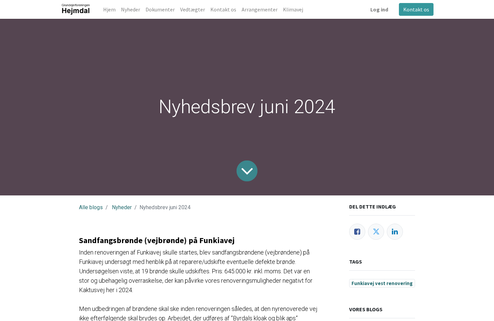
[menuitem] (109, 9)
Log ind (379, 9)
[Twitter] (376, 232)
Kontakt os (416, 9)
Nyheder (122, 207)
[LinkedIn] (395, 232)
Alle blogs (91, 207)
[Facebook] (357, 232)
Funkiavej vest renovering (382, 283)
